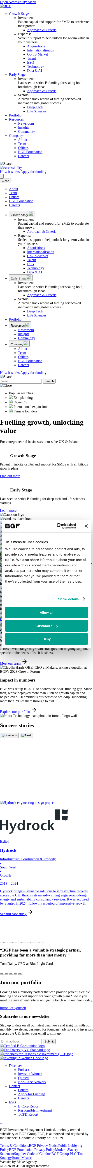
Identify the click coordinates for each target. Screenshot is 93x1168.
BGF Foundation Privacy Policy (32, 1150)
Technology (35, 66)
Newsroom (26, 123)
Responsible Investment (35, 1110)
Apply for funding (33, 172)
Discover (15, 1066)
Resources (16, 119)
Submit (49, 1041)
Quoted (23, 1078)
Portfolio (15, 115)
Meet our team (10, 663)
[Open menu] (2, 176)
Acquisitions (36, 46)
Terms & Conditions (14, 1145)
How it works (10, 172)
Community (26, 131)
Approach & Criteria (41, 30)
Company (16, 135)
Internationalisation (40, 50)
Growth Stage (19, 14)
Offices (23, 148)
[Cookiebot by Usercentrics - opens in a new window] (57, 526)
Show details (68, 599)
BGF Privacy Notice (43, 1145)
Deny (46, 639)
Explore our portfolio (15, 712)
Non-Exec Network (32, 1082)
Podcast (23, 1070)
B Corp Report (28, 1106)
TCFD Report (28, 1114)
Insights (23, 127)
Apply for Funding (31, 1094)
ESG (30, 62)
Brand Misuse (22, 1158)
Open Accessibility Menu (18, 2)
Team (22, 144)
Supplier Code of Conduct (32, 1154)
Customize (43, 626)
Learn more (8, 510)
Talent (31, 58)
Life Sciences (36, 111)
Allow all (46, 612)
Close (5, 181)
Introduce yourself (13, 1008)
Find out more (10, 476)
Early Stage (17, 75)
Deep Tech (35, 107)
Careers (23, 156)
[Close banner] (86, 526)
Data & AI (34, 70)
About (22, 140)
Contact (14, 1086)
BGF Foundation (30, 152)
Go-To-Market (37, 54)
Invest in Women (30, 1074)
